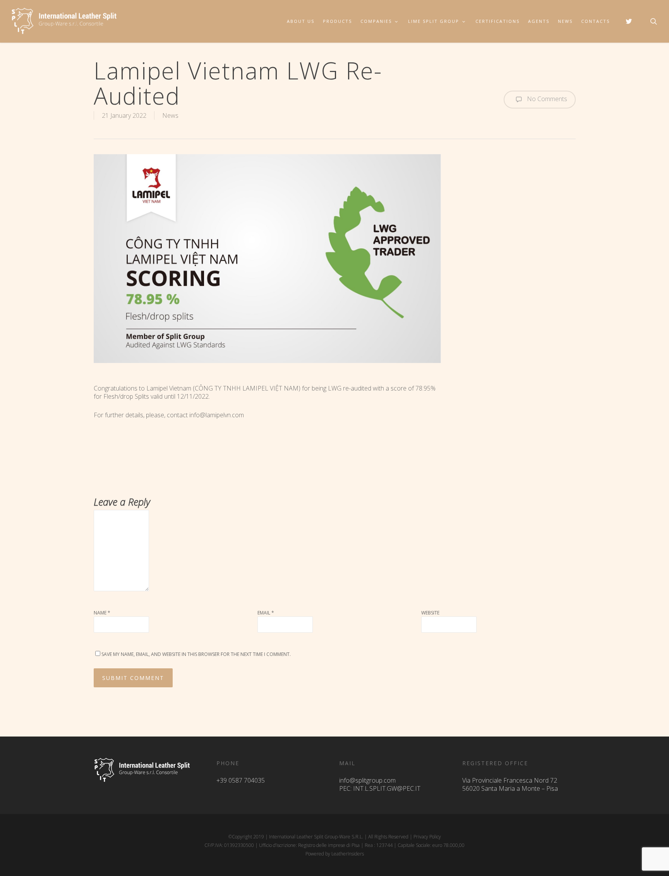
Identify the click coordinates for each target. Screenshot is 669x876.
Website (430, 612)
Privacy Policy (427, 836)
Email (265, 612)
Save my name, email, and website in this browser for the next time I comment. (196, 654)
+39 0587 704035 (240, 780)
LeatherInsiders (347, 853)
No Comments (546, 99)
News (170, 115)
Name (102, 612)
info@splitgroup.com (367, 780)
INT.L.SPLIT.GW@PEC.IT (386, 788)
